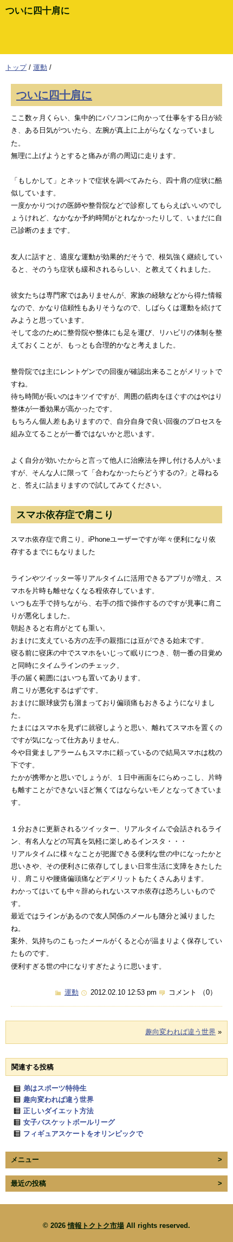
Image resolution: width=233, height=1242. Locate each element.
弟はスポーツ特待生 (55, 1088)
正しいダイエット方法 (58, 1111)
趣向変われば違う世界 (180, 1032)
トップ (16, 67)
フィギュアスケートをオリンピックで (83, 1133)
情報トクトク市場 (96, 1225)
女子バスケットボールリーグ (69, 1122)
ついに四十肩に (54, 94)
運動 (40, 67)
